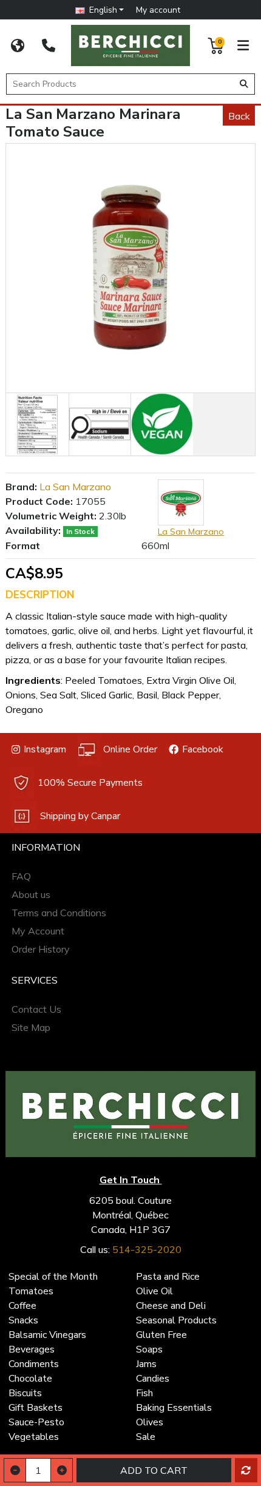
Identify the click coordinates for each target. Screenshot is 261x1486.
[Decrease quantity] (15, 1470)
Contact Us (36, 1009)
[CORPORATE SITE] (17, 45)
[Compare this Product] (246, 1470)
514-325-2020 (146, 1249)
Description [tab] (39, 595)
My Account (38, 931)
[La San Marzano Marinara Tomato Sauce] (130, 268)
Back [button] (239, 116)
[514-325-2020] (48, 45)
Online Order (130, 749)
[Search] (244, 84)
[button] (100, 10)
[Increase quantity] (61, 1470)
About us (31, 894)
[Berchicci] (130, 1114)
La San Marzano (75, 487)
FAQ (21, 876)
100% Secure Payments (90, 782)
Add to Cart (154, 1470)
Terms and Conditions (59, 913)
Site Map (31, 1027)
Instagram (45, 749)
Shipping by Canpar (80, 816)
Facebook (202, 749)
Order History (41, 949)
